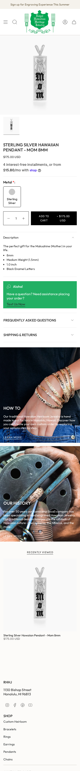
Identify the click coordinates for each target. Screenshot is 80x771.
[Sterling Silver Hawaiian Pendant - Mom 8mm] (40, 595)
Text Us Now (16, 304)
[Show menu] (5, 22)
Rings (7, 737)
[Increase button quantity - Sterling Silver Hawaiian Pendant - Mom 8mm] (24, 218)
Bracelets (9, 729)
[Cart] (74, 22)
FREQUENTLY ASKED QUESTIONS (29, 320)
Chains (8, 759)
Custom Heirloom (15, 722)
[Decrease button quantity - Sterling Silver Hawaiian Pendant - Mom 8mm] (8, 218)
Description (11, 237)
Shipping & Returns (20, 335)
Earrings (9, 744)
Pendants (9, 752)
